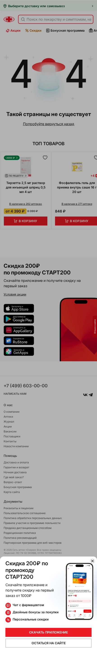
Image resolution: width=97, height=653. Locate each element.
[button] (48, 326)
